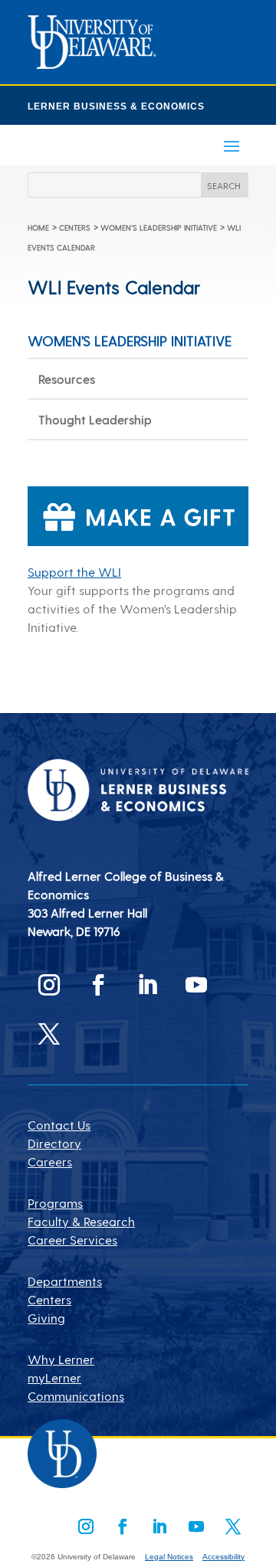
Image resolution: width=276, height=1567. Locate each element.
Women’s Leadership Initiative (158, 227)
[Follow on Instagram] (49, 984)
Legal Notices (169, 1556)
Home (38, 227)
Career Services (72, 1239)
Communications (76, 1396)
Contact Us (59, 1124)
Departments (65, 1281)
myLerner (54, 1377)
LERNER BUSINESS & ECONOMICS (116, 106)
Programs (55, 1203)
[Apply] (92, 64)
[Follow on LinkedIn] (147, 984)
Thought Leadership (95, 419)
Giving (46, 1317)
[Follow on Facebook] (98, 984)
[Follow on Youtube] (196, 984)
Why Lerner (61, 1359)
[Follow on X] (49, 1033)
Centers (74, 227)
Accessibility (223, 1556)
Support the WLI (74, 571)
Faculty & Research (81, 1221)
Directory (54, 1143)
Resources (66, 378)
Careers (50, 1161)
